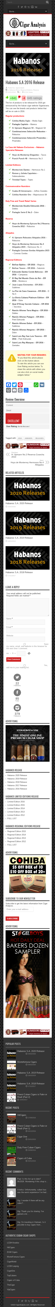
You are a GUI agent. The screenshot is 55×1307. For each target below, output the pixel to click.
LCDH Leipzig (13, 1266)
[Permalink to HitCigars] (11, 1122)
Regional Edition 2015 (16, 831)
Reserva (36, 90)
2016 (20, 438)
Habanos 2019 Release (17, 779)
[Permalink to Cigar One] (11, 1143)
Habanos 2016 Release (17, 789)
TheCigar (11, 1285)
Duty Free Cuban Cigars (29, 1147)
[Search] (47, 2)
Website (9, 635)
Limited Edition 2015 (16, 805)
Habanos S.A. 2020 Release (19, 503)
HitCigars (21, 1115)
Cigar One (22, 1136)
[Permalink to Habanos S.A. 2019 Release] (28, 534)
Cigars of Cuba (24, 1158)
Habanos (28, 438)
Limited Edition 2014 (16, 808)
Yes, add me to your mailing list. (27, 666)
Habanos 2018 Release (17, 782)
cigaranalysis (20, 88)
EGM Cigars (12, 1252)
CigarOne (11, 1271)
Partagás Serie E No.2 (22, 212)
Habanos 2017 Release (17, 785)
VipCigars (11, 1289)
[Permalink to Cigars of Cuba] (11, 1165)
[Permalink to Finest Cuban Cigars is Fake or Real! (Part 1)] (11, 1133)
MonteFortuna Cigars (16, 1257)
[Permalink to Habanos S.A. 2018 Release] (28, 569)
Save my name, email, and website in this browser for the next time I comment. (27, 646)
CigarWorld (11, 1262)
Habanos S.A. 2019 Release (19, 538)
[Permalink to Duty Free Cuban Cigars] (11, 1154)
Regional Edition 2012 (16, 841)
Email (8, 627)
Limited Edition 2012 (16, 815)
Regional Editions (26, 90)
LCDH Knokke (13, 1243)
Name (8, 619)
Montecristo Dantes (21, 170)
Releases (39, 438)
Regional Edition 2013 (16, 838)
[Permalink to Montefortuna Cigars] (11, 1069)
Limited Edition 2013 (16, 812)
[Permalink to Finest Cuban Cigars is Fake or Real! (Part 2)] (11, 1101)
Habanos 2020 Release (17, 775)
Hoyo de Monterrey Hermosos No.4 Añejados (27, 462)
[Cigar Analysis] (27, 25)
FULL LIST (12, 818)
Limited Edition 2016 (16, 802)
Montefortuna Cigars (27, 1062)
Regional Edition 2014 (16, 835)
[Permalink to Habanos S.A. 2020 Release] (28, 500)
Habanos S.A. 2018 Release (19, 572)
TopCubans (12, 1275)
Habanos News (14, 90)
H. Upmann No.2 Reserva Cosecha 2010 (27, 455)
